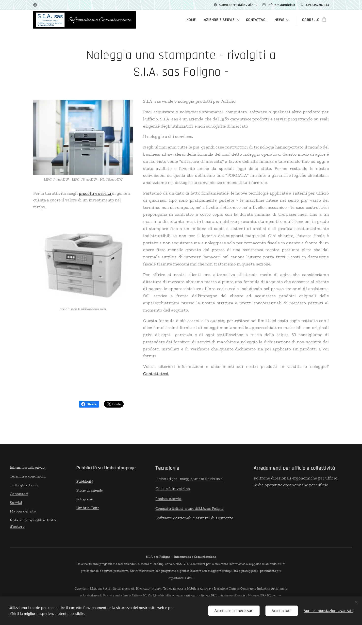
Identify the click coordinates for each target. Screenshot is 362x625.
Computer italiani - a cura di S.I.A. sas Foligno (189, 508)
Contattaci (19, 493)
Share (92, 404)
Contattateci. (156, 373)
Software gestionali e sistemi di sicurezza (194, 517)
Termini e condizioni (28, 476)
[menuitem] (192, 20)
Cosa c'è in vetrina (172, 488)
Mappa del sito (23, 511)
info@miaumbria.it (281, 4)
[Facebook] (35, 5)
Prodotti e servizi (168, 498)
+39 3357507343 (317, 4)
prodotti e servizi (95, 193)
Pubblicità (84, 481)
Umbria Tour (87, 507)
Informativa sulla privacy (28, 467)
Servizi (16, 502)
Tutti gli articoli (24, 485)
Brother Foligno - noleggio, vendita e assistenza (189, 479)
